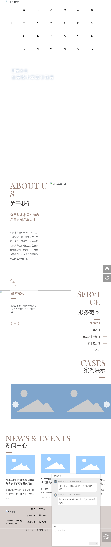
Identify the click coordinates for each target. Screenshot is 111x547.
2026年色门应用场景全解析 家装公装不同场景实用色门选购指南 (20, 484)
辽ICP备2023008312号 (41, 530)
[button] (13, 139)
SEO (27, 530)
